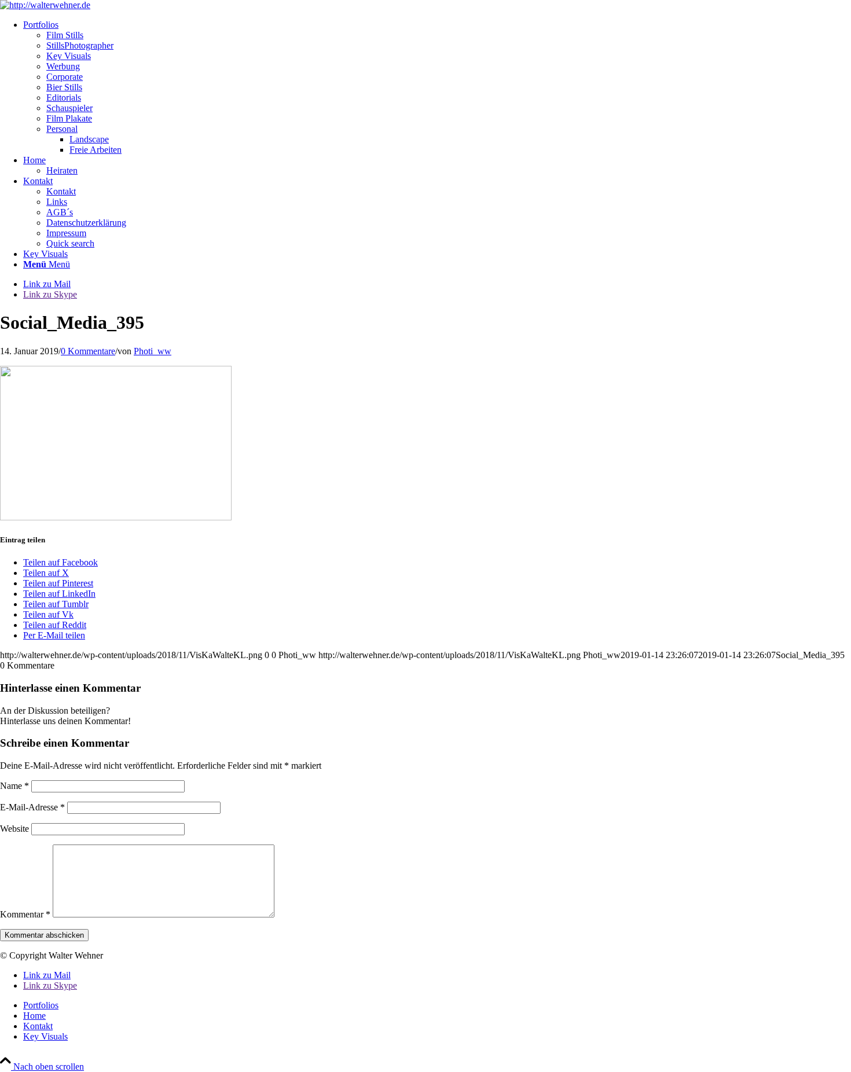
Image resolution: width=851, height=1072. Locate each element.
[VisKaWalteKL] (45, 5)
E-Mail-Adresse (32, 807)
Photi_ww (152, 351)
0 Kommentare (88, 351)
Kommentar (25, 914)
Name (14, 786)
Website (14, 829)
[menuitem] (437, 87)
